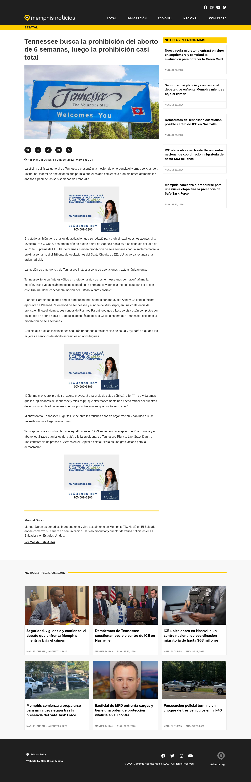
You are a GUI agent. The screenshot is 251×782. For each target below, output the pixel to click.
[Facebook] (205, 7)
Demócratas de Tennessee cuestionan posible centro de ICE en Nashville (193, 121)
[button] (27, 150)
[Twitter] (225, 7)
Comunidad (218, 18)
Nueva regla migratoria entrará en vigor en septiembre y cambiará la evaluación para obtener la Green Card (194, 54)
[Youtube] (218, 7)
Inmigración (137, 18)
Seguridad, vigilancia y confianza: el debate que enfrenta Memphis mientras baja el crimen (194, 89)
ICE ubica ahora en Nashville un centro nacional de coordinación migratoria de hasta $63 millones (194, 154)
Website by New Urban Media (44, 760)
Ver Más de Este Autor (39, 542)
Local (111, 18)
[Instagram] (212, 7)
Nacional (190, 18)
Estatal (31, 27)
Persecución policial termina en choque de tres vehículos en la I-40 (193, 708)
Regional (165, 18)
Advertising (217, 764)
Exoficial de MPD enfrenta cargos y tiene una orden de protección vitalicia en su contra (124, 710)
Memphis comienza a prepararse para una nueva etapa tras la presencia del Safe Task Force (193, 189)
